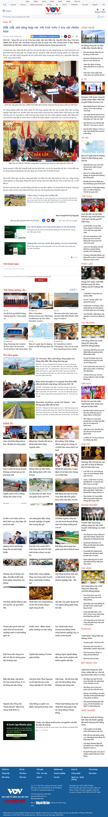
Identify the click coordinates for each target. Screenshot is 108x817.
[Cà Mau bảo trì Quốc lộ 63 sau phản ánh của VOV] (41, 485)
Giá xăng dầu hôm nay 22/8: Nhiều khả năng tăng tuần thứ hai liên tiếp (93, 352)
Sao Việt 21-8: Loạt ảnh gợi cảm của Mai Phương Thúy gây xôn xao (93, 473)
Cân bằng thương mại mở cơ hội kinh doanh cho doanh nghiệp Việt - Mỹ (66, 577)
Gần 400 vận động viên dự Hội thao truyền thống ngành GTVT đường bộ (93, 249)
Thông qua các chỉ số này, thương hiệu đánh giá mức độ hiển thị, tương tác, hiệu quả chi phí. (51, 231)
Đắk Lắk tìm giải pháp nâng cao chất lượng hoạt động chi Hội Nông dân (94, 770)
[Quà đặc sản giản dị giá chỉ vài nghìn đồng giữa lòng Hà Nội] (67, 593)
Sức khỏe (93, 806)
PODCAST (86, 629)
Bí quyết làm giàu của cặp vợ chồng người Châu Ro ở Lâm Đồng (94, 787)
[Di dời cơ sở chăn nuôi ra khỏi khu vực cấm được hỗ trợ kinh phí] (15, 509)
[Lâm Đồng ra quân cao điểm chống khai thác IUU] (41, 695)
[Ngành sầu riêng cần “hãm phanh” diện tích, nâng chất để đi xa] (15, 695)
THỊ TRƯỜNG (88, 323)
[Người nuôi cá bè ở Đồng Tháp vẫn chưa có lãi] (15, 485)
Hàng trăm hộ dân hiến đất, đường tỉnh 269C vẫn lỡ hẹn (40, 472)
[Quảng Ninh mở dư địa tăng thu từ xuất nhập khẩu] (15, 537)
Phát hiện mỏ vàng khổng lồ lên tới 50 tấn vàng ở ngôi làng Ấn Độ (41, 605)
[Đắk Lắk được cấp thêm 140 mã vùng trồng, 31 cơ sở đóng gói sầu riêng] (15, 670)
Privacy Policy (33, 276)
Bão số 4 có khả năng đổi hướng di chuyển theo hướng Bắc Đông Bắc (94, 175)
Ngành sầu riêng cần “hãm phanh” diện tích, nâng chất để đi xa (13, 707)
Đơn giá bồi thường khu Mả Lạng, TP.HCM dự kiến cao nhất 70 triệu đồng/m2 (93, 726)
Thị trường (93, 802)
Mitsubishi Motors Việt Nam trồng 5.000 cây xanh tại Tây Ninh (94, 108)
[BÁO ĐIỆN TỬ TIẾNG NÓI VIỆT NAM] (53, 11)
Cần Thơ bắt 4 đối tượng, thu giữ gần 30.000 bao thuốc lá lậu (93, 316)
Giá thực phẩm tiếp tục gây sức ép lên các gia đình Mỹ (15, 605)
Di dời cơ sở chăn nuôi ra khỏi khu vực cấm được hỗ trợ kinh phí (14, 521)
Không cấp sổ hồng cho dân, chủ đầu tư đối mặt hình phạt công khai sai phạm (94, 717)
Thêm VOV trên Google (69, 221)
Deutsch (23, 4)
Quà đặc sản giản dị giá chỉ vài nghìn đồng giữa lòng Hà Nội (66, 605)
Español (95, 4)
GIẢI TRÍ (85, 444)
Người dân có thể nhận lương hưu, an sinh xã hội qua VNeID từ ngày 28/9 (94, 190)
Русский (85, 4)
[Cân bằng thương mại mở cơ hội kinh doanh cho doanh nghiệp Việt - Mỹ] (67, 565)
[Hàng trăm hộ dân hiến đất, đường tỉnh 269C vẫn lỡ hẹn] (41, 460)
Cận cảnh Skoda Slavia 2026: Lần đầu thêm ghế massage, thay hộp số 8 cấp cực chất (94, 117)
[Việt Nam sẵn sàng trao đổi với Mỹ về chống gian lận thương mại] (15, 645)
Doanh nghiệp (89, 505)
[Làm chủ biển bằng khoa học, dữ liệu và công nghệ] (15, 432)
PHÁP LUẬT (87, 264)
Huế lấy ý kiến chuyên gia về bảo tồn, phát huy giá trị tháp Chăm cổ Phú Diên (93, 413)
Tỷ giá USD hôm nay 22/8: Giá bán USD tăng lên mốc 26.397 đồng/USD (93, 360)
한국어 (64, 4)
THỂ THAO (86, 196)
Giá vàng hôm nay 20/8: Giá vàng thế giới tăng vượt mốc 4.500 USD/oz (93, 622)
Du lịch (57, 810)
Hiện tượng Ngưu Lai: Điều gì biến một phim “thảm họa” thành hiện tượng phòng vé (94, 490)
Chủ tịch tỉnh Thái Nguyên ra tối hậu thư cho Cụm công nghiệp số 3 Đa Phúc (41, 682)
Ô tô (84, 79)
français (13, 4)
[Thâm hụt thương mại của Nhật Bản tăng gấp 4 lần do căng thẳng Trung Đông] (67, 695)
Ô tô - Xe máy (42, 806)
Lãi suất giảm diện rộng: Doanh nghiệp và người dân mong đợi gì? (39, 521)
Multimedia (58, 802)
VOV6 (68, 1)
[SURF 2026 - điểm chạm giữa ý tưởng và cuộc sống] (41, 617)
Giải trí (39, 810)
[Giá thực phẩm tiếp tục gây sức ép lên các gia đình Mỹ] (15, 593)
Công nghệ (75, 806)
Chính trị (5, 802)
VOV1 (28, 1)
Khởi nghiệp (88, 732)
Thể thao (22, 806)
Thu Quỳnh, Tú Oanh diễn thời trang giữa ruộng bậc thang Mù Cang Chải (93, 498)
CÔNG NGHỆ (87, 27)
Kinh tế (74, 802)
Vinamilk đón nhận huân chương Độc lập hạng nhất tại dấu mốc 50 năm (93, 553)
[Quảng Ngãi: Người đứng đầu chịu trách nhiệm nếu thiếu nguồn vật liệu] (67, 645)
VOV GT (77, 1)
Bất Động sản (89, 674)
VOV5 (60, 1)
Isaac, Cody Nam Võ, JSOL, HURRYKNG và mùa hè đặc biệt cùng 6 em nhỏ (93, 482)
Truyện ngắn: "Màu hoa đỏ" (93, 653)
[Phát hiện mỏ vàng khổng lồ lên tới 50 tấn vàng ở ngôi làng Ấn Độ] (41, 593)
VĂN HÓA (86, 383)
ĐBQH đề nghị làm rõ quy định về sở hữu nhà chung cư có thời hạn (66, 472)
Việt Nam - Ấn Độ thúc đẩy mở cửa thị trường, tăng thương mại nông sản (66, 682)
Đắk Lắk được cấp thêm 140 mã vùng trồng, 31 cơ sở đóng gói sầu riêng (14, 682)
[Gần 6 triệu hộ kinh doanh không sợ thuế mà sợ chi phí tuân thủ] (15, 460)
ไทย (103, 4)
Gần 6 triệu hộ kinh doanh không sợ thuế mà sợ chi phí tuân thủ (14, 472)
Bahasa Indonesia (36, 4)
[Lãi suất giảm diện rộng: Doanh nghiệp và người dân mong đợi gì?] (41, 509)
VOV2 (36, 1)
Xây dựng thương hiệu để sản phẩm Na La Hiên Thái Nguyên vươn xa (93, 778)
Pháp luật (5, 806)
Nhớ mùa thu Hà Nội (90, 670)
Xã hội (21, 802)
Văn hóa (22, 810)
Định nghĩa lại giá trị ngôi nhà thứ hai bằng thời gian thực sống (93, 561)
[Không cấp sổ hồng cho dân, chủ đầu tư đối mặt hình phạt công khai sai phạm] (15, 565)
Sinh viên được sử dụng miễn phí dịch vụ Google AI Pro (93, 67)
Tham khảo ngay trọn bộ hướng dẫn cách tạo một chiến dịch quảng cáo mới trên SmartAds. (51, 247)
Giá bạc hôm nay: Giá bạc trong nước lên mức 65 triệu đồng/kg (93, 377)
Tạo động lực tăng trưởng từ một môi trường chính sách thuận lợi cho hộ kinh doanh (93, 537)
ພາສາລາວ (74, 4)
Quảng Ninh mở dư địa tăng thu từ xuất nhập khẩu (13, 549)
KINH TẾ (7, 22)
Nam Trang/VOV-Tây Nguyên (67, 215)
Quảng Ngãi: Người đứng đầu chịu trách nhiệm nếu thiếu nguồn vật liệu (66, 657)
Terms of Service (43, 276)
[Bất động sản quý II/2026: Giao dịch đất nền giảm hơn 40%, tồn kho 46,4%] (67, 485)
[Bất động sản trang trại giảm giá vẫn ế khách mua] (67, 537)
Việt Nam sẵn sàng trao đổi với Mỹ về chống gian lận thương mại (14, 657)
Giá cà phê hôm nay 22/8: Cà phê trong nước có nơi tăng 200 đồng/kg (94, 369)
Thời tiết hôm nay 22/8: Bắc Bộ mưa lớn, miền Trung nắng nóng (93, 167)
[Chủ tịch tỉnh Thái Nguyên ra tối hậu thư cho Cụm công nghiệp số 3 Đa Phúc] (41, 670)
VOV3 (44, 1)
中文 (4, 4)
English (8, 11)
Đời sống (5, 810)
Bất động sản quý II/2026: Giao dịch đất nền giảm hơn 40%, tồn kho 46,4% (66, 497)
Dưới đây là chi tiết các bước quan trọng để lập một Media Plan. (57, 727)
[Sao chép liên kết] (73, 36)
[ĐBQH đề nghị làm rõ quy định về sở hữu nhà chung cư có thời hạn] (67, 460)
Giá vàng (86, 568)
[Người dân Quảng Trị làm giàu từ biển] (41, 645)
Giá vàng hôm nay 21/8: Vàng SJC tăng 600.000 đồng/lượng (92, 597)
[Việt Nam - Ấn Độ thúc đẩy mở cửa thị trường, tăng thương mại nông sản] (67, 670)
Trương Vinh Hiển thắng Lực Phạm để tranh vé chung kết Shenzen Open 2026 (94, 257)
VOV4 (52, 1)
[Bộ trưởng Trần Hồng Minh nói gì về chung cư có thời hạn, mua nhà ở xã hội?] (67, 432)
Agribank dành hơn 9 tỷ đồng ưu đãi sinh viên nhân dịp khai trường (93, 545)
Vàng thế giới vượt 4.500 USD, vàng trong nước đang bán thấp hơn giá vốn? (93, 614)
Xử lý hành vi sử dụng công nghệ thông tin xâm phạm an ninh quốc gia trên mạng (93, 308)
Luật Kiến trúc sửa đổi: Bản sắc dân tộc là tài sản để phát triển (93, 431)
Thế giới (40, 802)
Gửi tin (40, 280)
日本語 (49, 4)
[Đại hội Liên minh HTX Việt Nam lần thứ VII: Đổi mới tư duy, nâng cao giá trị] (41, 537)
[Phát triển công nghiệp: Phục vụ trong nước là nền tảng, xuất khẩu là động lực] (41, 565)
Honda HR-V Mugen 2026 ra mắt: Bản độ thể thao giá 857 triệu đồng (94, 131)
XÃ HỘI (84, 138)
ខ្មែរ (57, 4)
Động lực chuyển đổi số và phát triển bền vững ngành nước (40, 444)
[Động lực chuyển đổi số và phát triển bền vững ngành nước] (41, 432)
